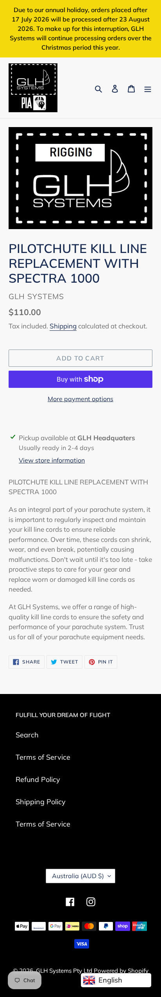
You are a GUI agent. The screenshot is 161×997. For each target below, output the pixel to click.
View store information (52, 460)
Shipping (63, 326)
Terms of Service (43, 757)
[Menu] (148, 88)
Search (27, 734)
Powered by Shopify (121, 970)
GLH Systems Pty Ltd (65, 970)
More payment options (80, 399)
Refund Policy (38, 779)
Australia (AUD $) (78, 876)
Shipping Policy (41, 801)
